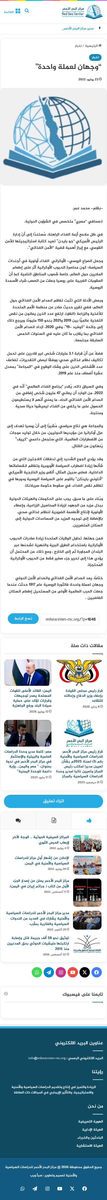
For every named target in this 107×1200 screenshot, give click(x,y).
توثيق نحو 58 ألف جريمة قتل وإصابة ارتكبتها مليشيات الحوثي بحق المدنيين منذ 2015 (38, 943)
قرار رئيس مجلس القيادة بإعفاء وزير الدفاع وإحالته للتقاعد (83, 696)
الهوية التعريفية (90, 1122)
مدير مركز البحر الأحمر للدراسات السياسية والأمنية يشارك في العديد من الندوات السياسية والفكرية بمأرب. (37, 918)
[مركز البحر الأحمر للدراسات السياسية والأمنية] (82, 11)
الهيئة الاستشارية (89, 1146)
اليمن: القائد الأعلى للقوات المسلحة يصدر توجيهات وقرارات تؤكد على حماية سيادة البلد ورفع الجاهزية (30, 698)
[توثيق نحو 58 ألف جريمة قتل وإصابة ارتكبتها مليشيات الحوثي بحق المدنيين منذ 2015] (87, 945)
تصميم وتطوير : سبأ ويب (47, 1175)
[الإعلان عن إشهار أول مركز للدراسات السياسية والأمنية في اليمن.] (87, 865)
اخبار (78, 46)
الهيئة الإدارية (92, 1130)
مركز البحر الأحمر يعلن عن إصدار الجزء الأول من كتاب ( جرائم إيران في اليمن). (39, 883)
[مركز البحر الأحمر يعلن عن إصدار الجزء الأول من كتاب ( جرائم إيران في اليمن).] (87, 892)
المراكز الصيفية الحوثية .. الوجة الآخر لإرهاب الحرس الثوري (40, 840)
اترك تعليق (53, 801)
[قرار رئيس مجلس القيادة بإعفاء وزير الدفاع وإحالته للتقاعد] (79, 672)
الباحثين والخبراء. (90, 1138)
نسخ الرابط (23, 619)
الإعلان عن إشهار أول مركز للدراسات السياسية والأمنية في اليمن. (42, 860)
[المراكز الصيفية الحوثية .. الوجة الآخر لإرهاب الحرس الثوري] (87, 843)
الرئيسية (91, 46)
